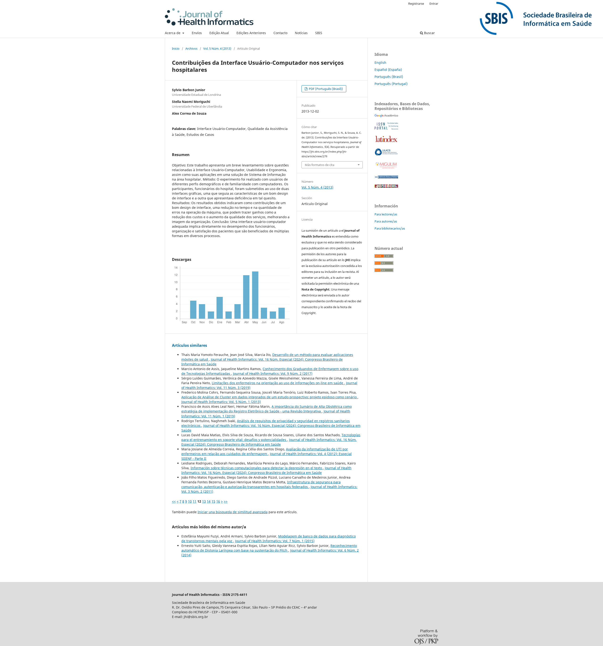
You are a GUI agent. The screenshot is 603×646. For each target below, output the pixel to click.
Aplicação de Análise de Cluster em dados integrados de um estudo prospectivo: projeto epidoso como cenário (269, 397)
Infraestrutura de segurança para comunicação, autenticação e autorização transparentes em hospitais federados (261, 484)
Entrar (433, 3)
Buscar (429, 33)
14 (209, 501)
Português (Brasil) (389, 76)
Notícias (301, 33)
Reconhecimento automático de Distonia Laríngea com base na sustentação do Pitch (269, 548)
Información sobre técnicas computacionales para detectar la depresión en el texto (257, 468)
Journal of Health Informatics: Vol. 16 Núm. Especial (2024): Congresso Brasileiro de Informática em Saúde (269, 442)
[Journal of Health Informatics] (386, 116)
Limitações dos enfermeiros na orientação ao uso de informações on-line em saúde (278, 383)
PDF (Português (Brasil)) (325, 89)
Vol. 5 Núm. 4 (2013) (217, 48)
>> (226, 501)
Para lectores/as (386, 214)
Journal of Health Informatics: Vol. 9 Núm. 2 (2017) (272, 373)
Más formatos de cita (319, 165)
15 (213, 501)
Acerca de (173, 33)
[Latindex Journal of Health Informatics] (386, 142)
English (380, 62)
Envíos (197, 33)
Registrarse (416, 3)
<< (174, 501)
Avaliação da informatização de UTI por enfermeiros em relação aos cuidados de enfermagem (264, 451)
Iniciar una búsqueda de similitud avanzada (233, 512)
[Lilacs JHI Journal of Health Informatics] (386, 154)
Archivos (191, 48)
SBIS (318, 33)
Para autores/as (386, 221)
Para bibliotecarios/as (390, 228)
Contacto (280, 33)
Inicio (175, 48)
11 (194, 501)
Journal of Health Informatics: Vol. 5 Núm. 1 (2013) (221, 402)
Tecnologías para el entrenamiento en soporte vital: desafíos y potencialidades (270, 437)
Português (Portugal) (391, 83)
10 (190, 501)
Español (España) (388, 69)
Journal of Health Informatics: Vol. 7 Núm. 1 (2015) (274, 541)
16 (218, 501)
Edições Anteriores (251, 33)
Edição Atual (219, 33)
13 (204, 501)
